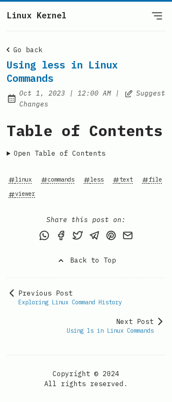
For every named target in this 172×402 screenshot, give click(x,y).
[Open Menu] (157, 15)
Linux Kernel (37, 15)
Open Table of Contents (60, 153)
